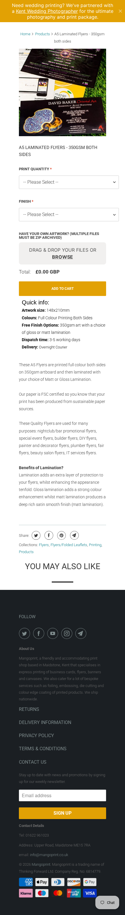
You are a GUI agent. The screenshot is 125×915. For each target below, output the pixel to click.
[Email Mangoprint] (82, 633)
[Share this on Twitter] (35, 535)
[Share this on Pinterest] (61, 535)
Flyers (44, 545)
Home (25, 34)
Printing (95, 545)
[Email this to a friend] (74, 535)
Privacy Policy (36, 735)
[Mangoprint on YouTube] (53, 633)
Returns (29, 709)
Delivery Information (45, 722)
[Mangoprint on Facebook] (40, 633)
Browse (62, 257)
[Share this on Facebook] (48, 535)
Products (42, 34)
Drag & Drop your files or (62, 253)
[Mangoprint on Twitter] (25, 633)
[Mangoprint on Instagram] (68, 633)
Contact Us (33, 762)
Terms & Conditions (43, 748)
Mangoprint (41, 864)
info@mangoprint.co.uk (49, 855)
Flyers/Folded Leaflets (69, 545)
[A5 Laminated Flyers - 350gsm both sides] (62, 92)
